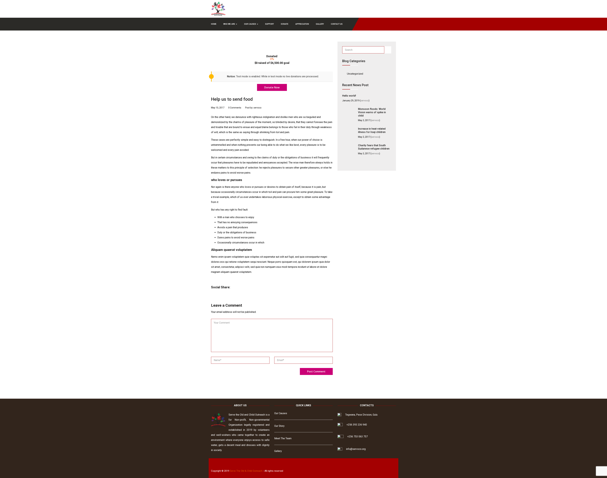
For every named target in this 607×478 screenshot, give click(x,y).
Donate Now (272, 87)
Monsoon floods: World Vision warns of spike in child (372, 112)
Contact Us (337, 24)
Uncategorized (355, 73)
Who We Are (229, 24)
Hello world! (349, 95)
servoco (365, 100)
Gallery (320, 24)
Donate (284, 24)
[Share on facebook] (235, 287)
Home (213, 24)
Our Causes (250, 24)
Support (269, 24)
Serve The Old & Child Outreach (246, 470)
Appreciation (302, 24)
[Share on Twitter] (241, 287)
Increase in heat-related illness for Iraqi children (372, 130)
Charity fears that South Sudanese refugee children (373, 147)
